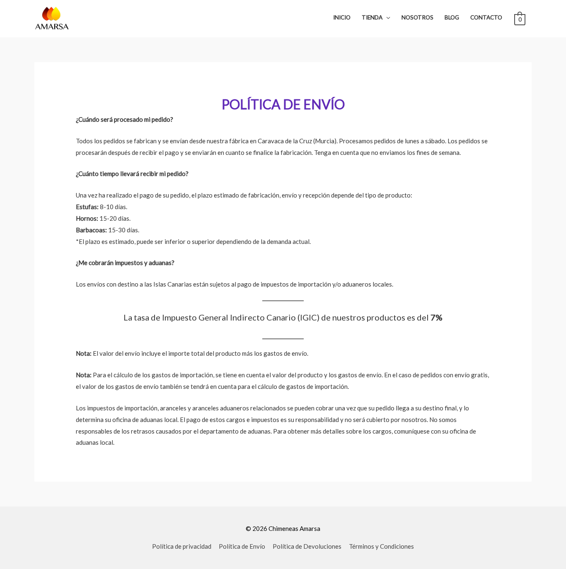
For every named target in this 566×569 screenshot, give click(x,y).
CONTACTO (486, 17)
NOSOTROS (417, 17)
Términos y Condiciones (381, 546)
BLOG (452, 17)
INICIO (342, 17)
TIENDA (372, 17)
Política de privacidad (181, 546)
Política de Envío (242, 546)
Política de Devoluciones (307, 546)
